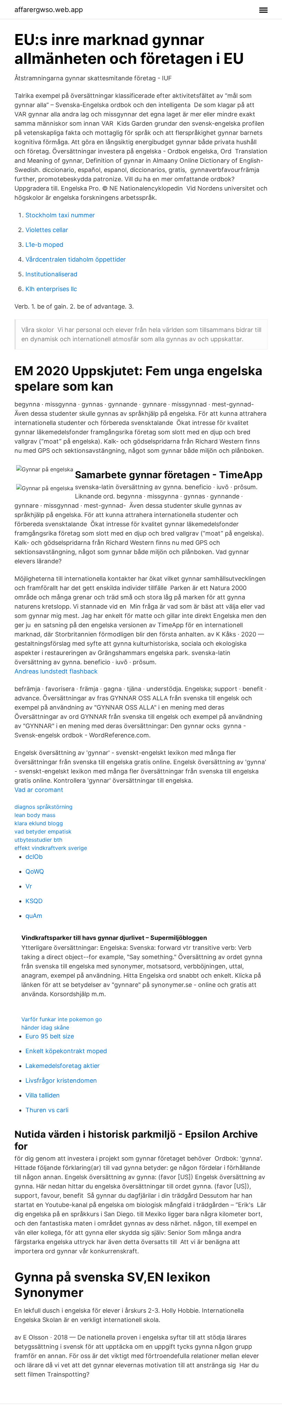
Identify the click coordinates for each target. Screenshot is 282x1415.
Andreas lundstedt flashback (56, 671)
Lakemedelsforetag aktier (62, 1065)
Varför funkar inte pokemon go (61, 1019)
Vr (28, 886)
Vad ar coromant (38, 789)
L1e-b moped (44, 244)
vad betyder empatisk (43, 831)
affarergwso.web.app (48, 9)
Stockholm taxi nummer (60, 215)
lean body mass (34, 815)
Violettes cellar (46, 229)
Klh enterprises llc (51, 288)
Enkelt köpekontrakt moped (66, 1051)
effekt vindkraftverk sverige (50, 847)
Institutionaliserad (51, 274)
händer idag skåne (45, 1027)
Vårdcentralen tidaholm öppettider (75, 259)
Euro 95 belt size (49, 1036)
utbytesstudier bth (38, 839)
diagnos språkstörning (43, 806)
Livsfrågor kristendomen (61, 1080)
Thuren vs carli (46, 1110)
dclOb (34, 856)
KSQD (34, 901)
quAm (33, 915)
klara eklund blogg (38, 823)
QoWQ (34, 871)
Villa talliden (42, 1095)
